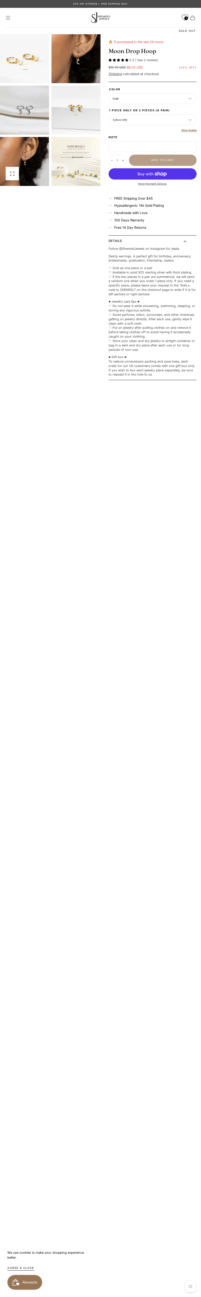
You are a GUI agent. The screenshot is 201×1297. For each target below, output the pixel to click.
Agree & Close (20, 1268)
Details (115, 241)
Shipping (115, 74)
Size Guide (189, 130)
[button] (8, 18)
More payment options (152, 183)
